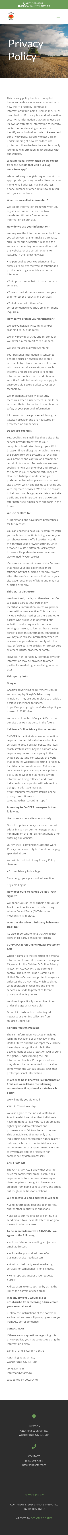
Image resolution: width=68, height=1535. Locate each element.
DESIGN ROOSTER (41, 1518)
